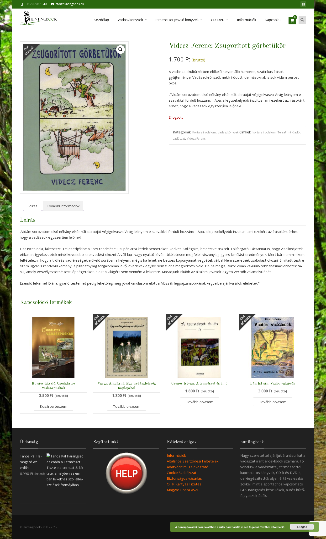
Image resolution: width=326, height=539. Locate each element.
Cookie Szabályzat (181, 472)
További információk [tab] (63, 206)
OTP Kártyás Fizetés (184, 484)
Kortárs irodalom (204, 132)
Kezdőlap (101, 19)
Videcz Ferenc (196, 139)
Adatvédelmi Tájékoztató (187, 466)
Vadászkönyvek (130, 19)
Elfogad (302, 527)
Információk (246, 19)
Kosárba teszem (53, 406)
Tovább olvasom (126, 406)
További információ (272, 527)
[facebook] (303, 4)
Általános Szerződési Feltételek (192, 461)
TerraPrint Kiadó (289, 132)
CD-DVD (218, 19)
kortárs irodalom (264, 132)
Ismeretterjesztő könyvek (177, 19)
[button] (120, 49)
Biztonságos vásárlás (184, 478)
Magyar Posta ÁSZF (183, 489)
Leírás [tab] (32, 206)
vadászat (179, 139)
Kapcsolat (273, 19)
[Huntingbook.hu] (41, 19)
